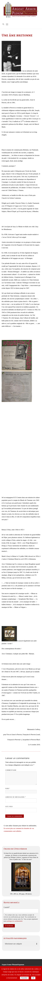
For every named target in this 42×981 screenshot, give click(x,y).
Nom (7, 788)
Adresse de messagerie (15, 797)
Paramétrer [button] (24, 978)
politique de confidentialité (14, 921)
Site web (8, 806)
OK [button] (33, 978)
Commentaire (10, 770)
